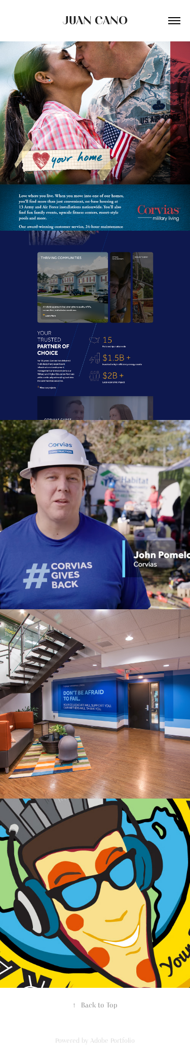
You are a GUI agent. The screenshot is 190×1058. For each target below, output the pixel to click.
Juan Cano (95, 20)
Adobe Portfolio (112, 1040)
